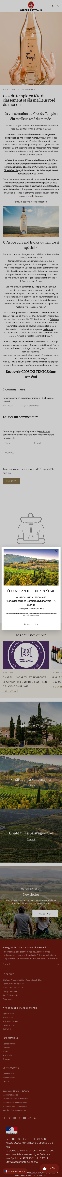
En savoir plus (31, 624)
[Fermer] (56, 551)
